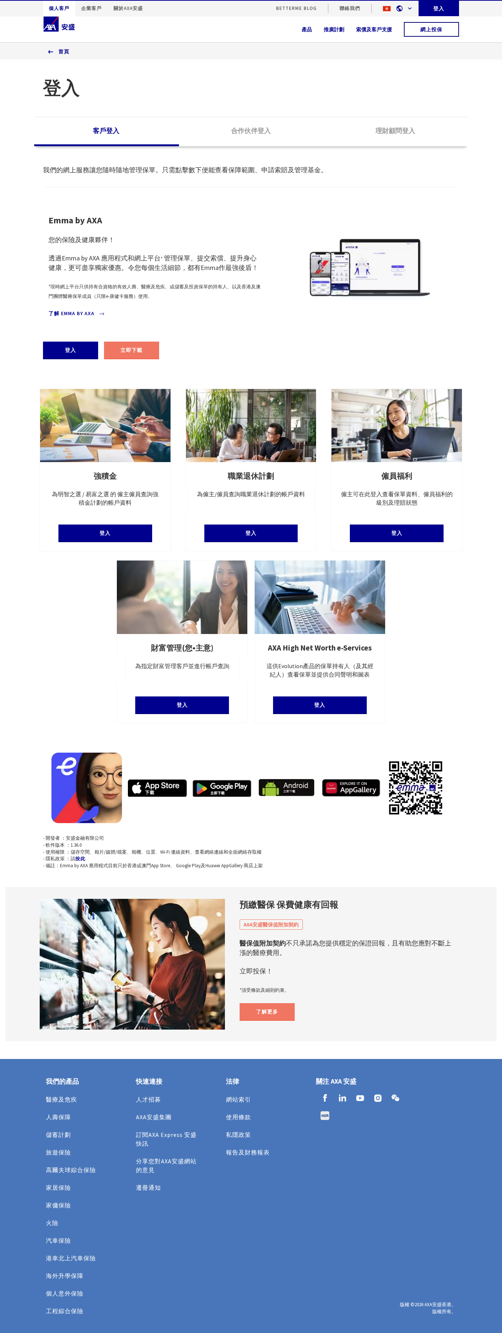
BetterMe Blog (296, 8)
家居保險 (58, 1187)
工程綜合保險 (64, 1311)
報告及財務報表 (248, 1152)
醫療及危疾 (61, 1099)
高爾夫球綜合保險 (71, 1170)
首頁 (63, 51)
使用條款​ (238, 1117)
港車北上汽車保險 (71, 1258)
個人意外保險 (64, 1293)
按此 (80, 858)
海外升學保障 (64, 1275)
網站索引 (238, 1099)
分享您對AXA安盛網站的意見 (166, 1165)
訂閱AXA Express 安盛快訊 (166, 1139)
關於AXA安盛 (128, 8)
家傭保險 (58, 1205)
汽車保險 (58, 1240)
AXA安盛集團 (154, 1117)
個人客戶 (59, 8)
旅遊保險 (58, 1152)
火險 (52, 1222)
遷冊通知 (148, 1187)
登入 (438, 8)
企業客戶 (91, 8)
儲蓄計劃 (58, 1134)
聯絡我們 (350, 8)
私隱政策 (238, 1134)
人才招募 (148, 1099)
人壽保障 (58, 1117)
